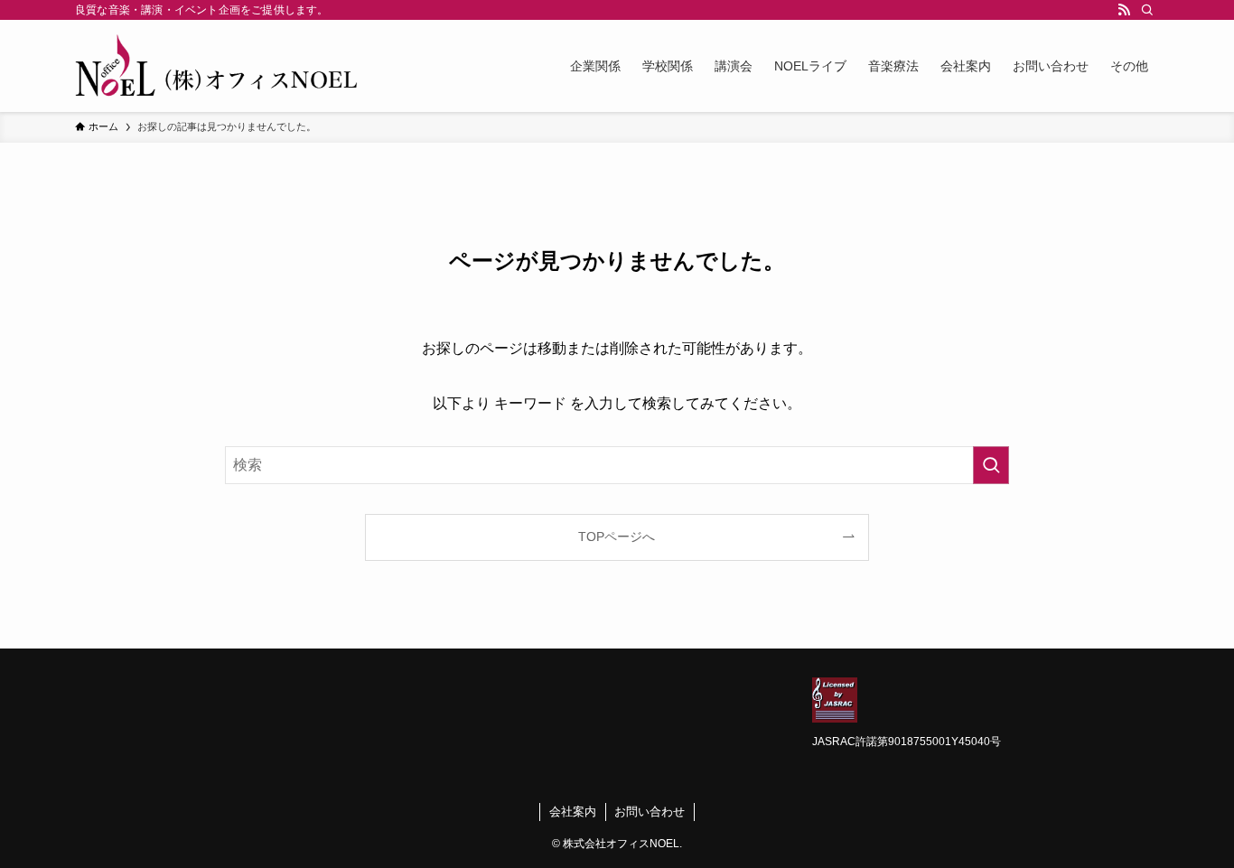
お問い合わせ (649, 811)
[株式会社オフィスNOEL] (217, 66)
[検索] (1147, 10)
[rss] (1124, 10)
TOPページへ (616, 536)
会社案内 (572, 811)
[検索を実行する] (991, 465)
